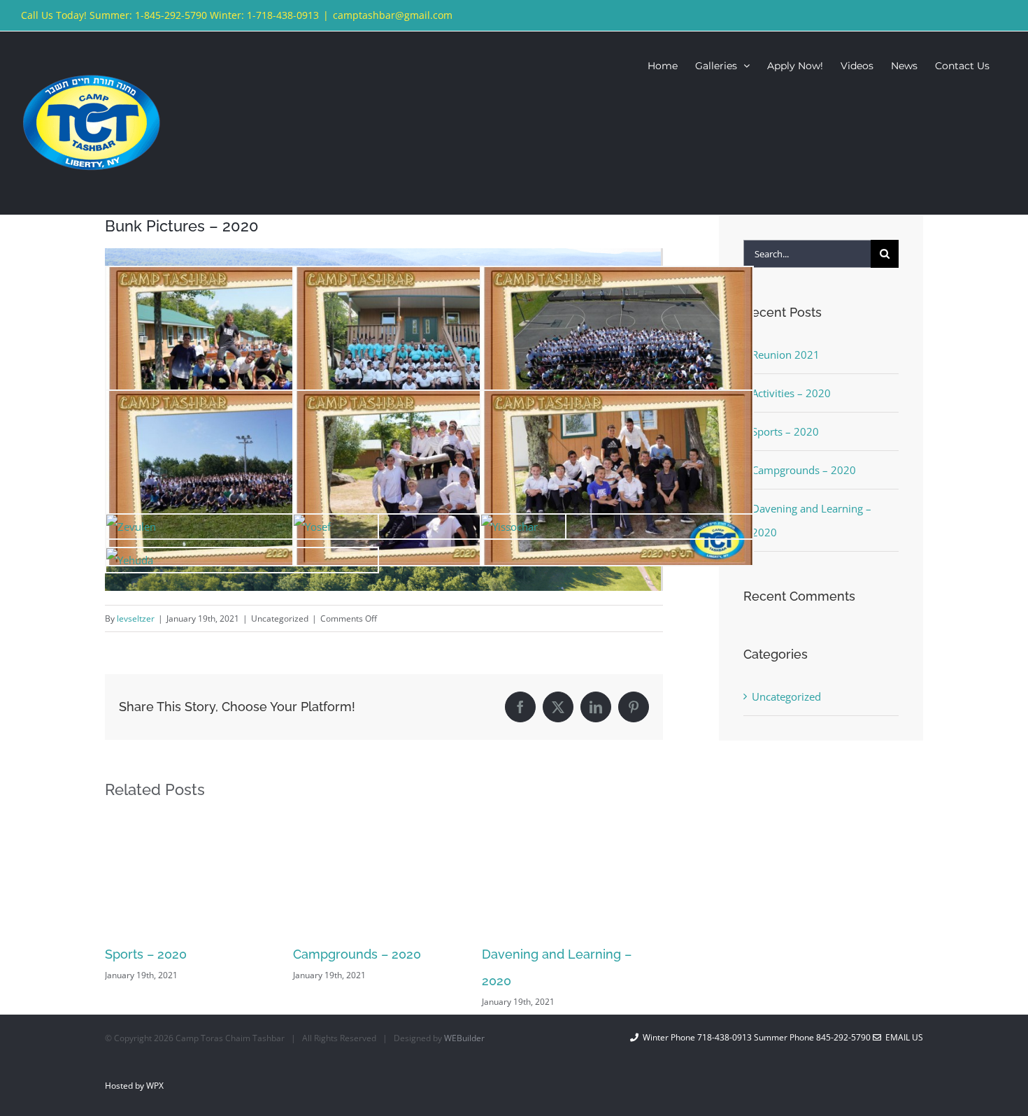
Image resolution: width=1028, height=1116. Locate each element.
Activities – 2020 (791, 393)
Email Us (902, 1037)
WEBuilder (464, 1038)
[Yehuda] (129, 560)
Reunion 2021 (522, 954)
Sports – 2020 (785, 431)
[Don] (242, 279)
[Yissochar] (509, 527)
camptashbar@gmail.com (392, 15)
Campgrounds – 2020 (169, 954)
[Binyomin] (429, 403)
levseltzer (136, 618)
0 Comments (607, 975)
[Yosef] (312, 527)
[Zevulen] (131, 527)
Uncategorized (786, 696)
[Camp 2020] (616, 279)
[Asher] (616, 403)
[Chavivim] (429, 279)
